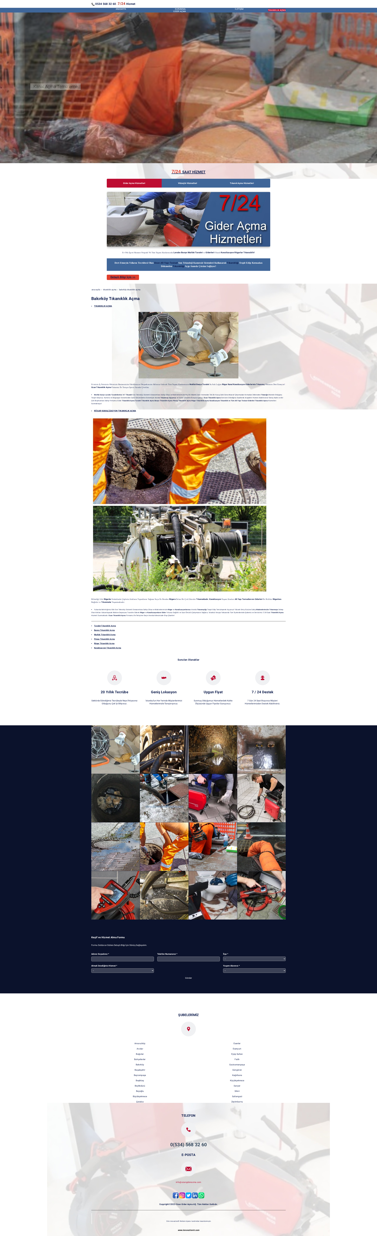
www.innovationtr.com (188, 1230)
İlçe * (225, 954)
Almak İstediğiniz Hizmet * (104, 966)
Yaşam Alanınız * (231, 966)
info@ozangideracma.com (188, 1182)
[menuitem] (121, 9)
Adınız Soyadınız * (100, 954)
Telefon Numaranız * (167, 954)
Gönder (188, 978)
